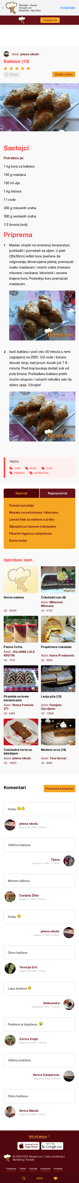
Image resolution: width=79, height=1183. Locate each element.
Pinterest (58, 1168)
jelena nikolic (29, 54)
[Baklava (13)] (42, 315)
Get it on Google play (52, 1146)
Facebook (11, 1168)
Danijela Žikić (29, 895)
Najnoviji (21, 493)
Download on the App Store (28, 1146)
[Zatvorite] (3, 8)
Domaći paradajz (21, 505)
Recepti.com (7, 1157)
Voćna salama (21, 589)
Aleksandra (51, 1003)
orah (17, 468)
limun (33, 468)
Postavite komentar (59, 788)
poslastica (41, 472)
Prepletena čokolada (58, 639)
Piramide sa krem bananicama (21, 690)
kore (49, 468)
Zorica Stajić (28, 1039)
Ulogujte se (50, 20)
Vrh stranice (38, 1136)
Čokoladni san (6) (58, 589)
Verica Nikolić (29, 1110)
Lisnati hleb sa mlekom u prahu (31, 519)
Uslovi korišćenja (54, 1156)
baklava (19, 472)
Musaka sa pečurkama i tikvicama (33, 512)
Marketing (18, 1159)
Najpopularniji (57, 493)
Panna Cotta (21, 639)
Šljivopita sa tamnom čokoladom (32, 526)
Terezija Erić (28, 967)
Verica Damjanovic (46, 1074)
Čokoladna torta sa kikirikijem (21, 742)
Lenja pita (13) (58, 690)
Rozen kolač (18, 540)
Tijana (55, 859)
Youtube (33, 1168)
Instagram (45, 1168)
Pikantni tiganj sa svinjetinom (30, 533)
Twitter (22, 1168)
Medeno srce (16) (58, 742)
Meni (40, 1178)
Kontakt (30, 1159)
